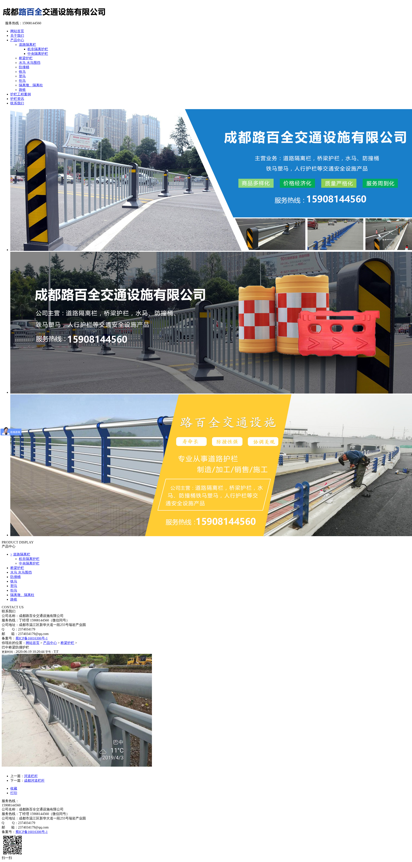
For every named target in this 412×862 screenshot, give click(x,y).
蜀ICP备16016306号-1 (31, 638)
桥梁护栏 (26, 58)
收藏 (13, 788)
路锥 (22, 90)
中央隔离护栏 (37, 53)
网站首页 (32, 643)
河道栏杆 (31, 776)
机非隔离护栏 (37, 49)
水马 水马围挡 (29, 62)
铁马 (22, 71)
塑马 (22, 76)
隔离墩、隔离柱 (31, 85)
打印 (13, 793)
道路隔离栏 (27, 44)
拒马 (22, 80)
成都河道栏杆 (34, 780)
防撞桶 (24, 67)
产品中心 (50, 643)
